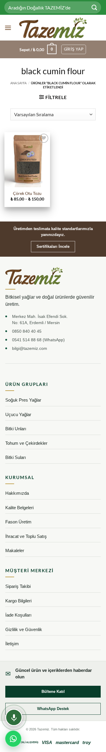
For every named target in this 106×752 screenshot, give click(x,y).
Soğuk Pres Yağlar (23, 399)
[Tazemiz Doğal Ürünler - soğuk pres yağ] (53, 27)
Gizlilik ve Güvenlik (23, 629)
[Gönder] (94, 7)
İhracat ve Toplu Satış (26, 536)
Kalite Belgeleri (19, 507)
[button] (7, 27)
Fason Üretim (18, 521)
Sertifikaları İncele (53, 246)
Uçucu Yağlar (18, 414)
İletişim (12, 643)
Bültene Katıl (53, 691)
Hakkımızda (17, 493)
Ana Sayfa (18, 83)
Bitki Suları (15, 457)
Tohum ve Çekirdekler (26, 443)
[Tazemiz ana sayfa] (34, 276)
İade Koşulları (18, 614)
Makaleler (14, 550)
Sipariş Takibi (18, 586)
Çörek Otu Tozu (27, 193)
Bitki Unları (15, 428)
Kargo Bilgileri (18, 600)
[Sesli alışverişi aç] (13, 717)
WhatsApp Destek (53, 708)
